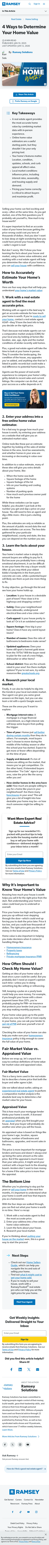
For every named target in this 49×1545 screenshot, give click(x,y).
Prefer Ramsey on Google (26, 101)
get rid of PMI (9, 1024)
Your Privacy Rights (15, 1527)
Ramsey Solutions (23, 52)
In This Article (8, 11)
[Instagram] (36, 1512)
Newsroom (14, 1504)
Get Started (8, 1500)
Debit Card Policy (17, 1523)
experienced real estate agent (18, 1091)
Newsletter (39, 1500)
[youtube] (27, 1444)
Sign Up (24, 1339)
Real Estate (16, 19)
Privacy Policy (35, 871)
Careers (19, 1500)
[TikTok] (20, 1512)
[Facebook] (11, 1369)
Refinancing (13, 954)
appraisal (10, 1121)
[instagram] (20, 1444)
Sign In (37, 4)
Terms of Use (18, 871)
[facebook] (5, 1444)
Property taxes (14, 950)
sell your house (19, 266)
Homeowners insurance (19, 947)
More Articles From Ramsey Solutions (19, 1437)
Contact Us (28, 1500)
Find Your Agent (24, 1302)
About (37, 1504)
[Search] (30, 4)
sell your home (18, 1190)
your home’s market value (28, 290)
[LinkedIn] (20, 1369)
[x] (12, 1444)
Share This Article (26, 95)
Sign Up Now (24, 861)
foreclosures (13, 795)
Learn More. (7, 1430)
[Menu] (44, 4)
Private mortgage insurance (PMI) (24, 957)
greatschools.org (30, 673)
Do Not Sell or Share (33, 1527)
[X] (29, 1369)
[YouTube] (28, 1512)
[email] (37, 1369)
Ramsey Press (27, 1504)
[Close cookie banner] (46, 1534)
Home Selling (31, 19)
